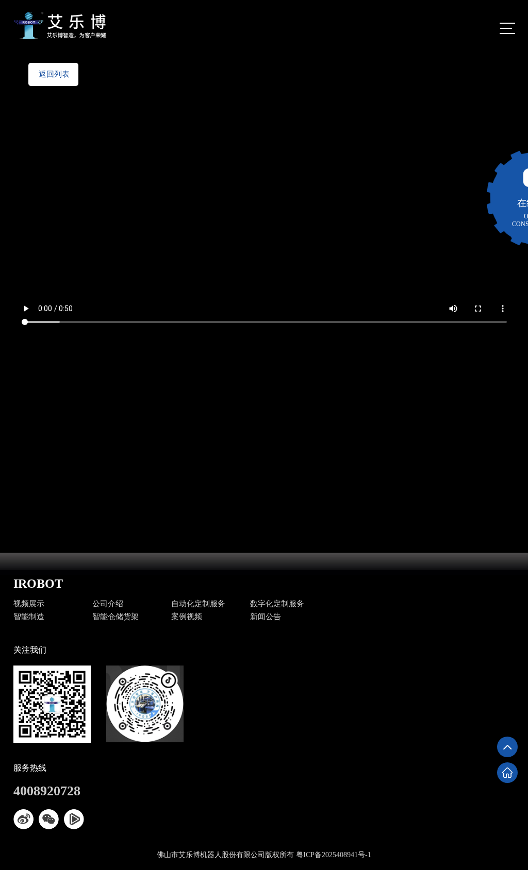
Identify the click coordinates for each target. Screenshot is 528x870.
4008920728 (46, 790)
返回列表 (54, 74)
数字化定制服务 (277, 604)
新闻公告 (265, 616)
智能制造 (28, 616)
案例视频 (186, 616)
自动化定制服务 (198, 604)
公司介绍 (107, 604)
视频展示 (28, 604)
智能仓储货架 (115, 616)
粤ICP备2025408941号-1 (333, 855)
